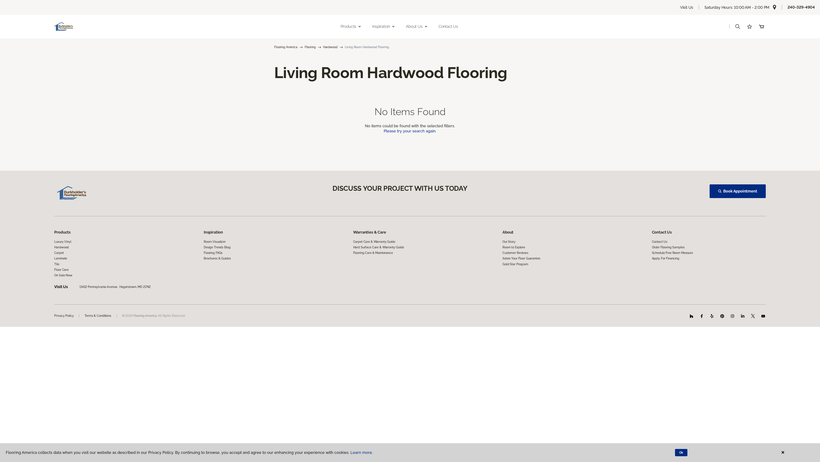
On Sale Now (63, 275)
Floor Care (61, 269)
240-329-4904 (801, 7)
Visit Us (686, 7)
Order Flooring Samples (668, 247)
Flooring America (285, 47)
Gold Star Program (515, 264)
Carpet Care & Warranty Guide (374, 241)
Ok (681, 452)
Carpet (59, 253)
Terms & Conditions (98, 315)
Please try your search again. (410, 131)
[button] (737, 26)
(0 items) (761, 26)
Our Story (508, 241)
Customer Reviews (515, 253)
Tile (56, 264)
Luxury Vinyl (62, 241)
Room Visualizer (215, 241)
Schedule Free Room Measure (672, 253)
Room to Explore (513, 247)
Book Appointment (740, 191)
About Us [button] (414, 26)
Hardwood (330, 47)
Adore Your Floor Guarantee (521, 258)
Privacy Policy (64, 315)
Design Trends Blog (217, 247)
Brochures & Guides (217, 258)
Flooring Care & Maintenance (373, 253)
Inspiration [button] (381, 26)
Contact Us (448, 26)
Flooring (310, 47)
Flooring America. (145, 315)
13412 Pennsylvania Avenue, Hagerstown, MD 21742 (115, 287)
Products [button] (348, 26)
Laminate (60, 258)
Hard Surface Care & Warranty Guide (378, 247)
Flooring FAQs (213, 253)
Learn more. (361, 452)
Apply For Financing (665, 258)
